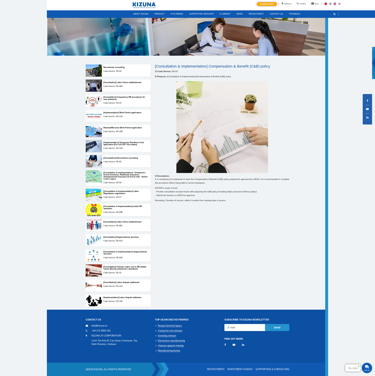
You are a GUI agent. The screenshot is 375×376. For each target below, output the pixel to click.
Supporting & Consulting (272, 369)
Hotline (303, 3)
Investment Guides (240, 369)
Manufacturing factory (169, 350)
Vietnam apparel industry (171, 345)
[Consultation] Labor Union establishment (122, 82)
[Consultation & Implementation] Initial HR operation (122, 207)
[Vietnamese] (325, 3)
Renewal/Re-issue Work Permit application (122, 128)
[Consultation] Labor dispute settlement (121, 282)
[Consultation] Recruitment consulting (120, 158)
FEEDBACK (294, 14)
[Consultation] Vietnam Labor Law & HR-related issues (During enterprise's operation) (124, 268)
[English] (335, 3)
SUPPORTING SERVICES (201, 14)
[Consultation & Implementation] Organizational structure (125, 253)
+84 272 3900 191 (101, 330)
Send (277, 327)
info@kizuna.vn (99, 325)
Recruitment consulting (114, 67)
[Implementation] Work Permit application (122, 113)
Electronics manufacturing (171, 340)
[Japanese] (339, 3)
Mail (316, 3)
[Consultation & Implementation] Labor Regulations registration (121, 192)
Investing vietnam (167, 335)
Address (288, 3)
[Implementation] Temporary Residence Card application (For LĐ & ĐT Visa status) (123, 143)
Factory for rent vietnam (170, 330)
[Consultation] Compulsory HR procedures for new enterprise (124, 98)
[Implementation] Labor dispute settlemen (122, 297)
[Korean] (330, 3)
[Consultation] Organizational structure (121, 237)
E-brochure (267, 4)
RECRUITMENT (216, 369)
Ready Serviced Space (170, 325)
